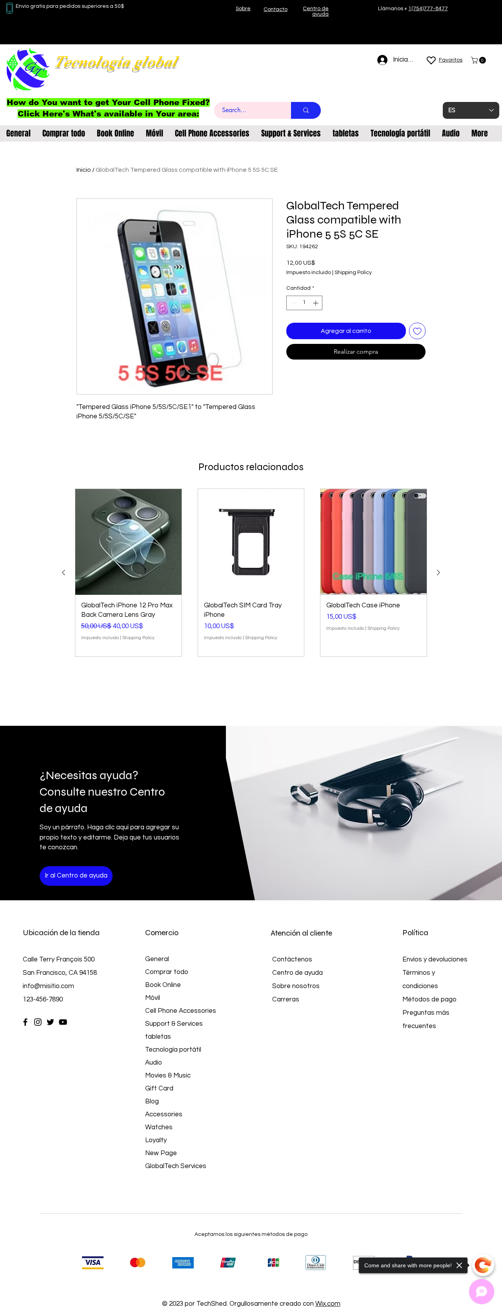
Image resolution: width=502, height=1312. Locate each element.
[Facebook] (25, 1022)
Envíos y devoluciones (434, 959)
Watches (159, 1127)
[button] (479, 60)
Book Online (163, 985)
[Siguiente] (438, 572)
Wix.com (327, 1303)
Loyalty (156, 1140)
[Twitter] (50, 1022)
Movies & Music (168, 1075)
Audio (153, 1062)
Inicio (83, 170)
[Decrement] (292, 303)
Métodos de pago (430, 999)
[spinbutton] (304, 303)
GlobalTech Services (175, 1166)
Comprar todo (166, 972)
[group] (251, 572)
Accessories (163, 1114)
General (157, 959)
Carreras (285, 999)
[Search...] (306, 110)
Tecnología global (115, 62)
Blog (152, 1101)
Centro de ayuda (297, 972)
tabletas (158, 1036)
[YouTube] (63, 1022)
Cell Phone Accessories (180, 1010)
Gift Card (159, 1088)
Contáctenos (292, 959)
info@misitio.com (48, 986)
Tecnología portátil (173, 1049)
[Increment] (316, 303)
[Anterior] (63, 572)
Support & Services (174, 1023)
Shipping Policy (353, 272)
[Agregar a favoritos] (417, 331)
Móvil (152, 997)
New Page (161, 1153)
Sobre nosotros (296, 986)
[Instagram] (38, 1022)
